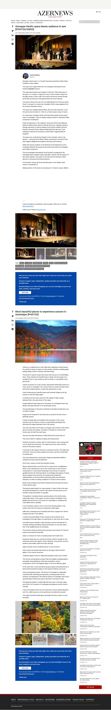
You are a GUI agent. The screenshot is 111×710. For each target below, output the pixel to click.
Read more (32, 76)
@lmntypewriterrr (28, 206)
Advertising (50, 700)
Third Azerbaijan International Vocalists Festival (29, 269)
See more (90, 687)
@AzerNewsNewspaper (26, 298)
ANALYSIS (62, 20)
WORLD (18, 20)
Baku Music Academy (61, 263)
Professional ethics (25, 700)
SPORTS (32, 22)
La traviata (28, 263)
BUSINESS (23, 20)
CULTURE (26, 22)
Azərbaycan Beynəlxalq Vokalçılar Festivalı (37, 266)
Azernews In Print (63, 700)
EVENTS (13, 22)
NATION (13, 20)
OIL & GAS (29, 20)
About (13, 700)
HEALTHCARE (19, 22)
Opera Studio (19, 266)
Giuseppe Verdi (37, 263)
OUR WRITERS (39, 22)
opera (21, 263)
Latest (90, 458)
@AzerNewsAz (41, 210)
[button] (12, 26)
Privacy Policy (78, 700)
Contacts (39, 700)
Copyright (90, 700)
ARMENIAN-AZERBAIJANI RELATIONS (43, 20)
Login (99, 11)
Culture (45, 263)
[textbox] (46, 145)
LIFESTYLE (68, 20)
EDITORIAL (56, 20)
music (51, 263)
